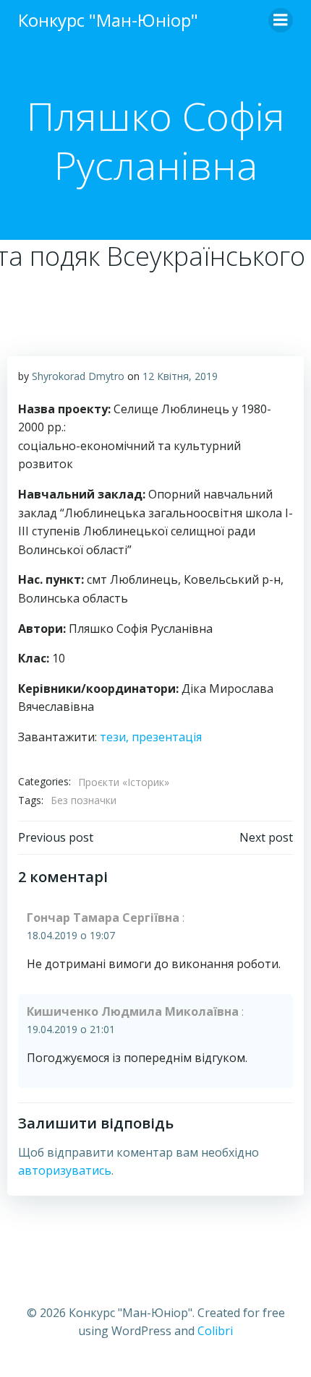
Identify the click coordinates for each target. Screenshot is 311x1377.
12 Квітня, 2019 (180, 376)
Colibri (215, 1331)
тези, (116, 737)
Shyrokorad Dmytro (78, 376)
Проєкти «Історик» (123, 782)
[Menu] (280, 20)
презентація (167, 737)
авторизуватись (64, 1170)
